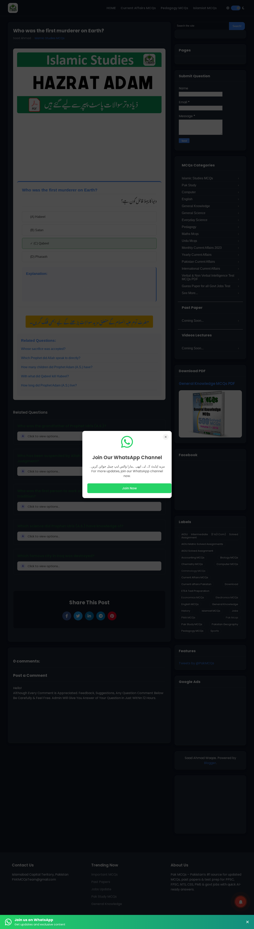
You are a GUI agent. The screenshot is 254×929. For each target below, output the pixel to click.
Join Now (129, 488)
